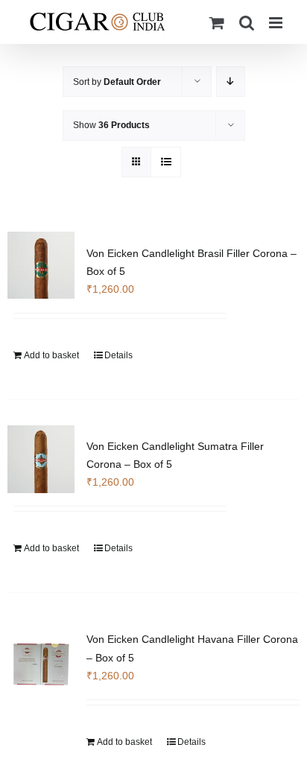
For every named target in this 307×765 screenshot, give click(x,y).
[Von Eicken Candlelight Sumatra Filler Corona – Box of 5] (41, 459)
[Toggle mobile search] (246, 23)
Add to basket (51, 355)
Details (118, 355)
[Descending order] (230, 81)
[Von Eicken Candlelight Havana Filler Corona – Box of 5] (41, 663)
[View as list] (165, 162)
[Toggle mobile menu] (277, 23)
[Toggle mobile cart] (216, 23)
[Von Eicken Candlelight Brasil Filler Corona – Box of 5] (41, 265)
